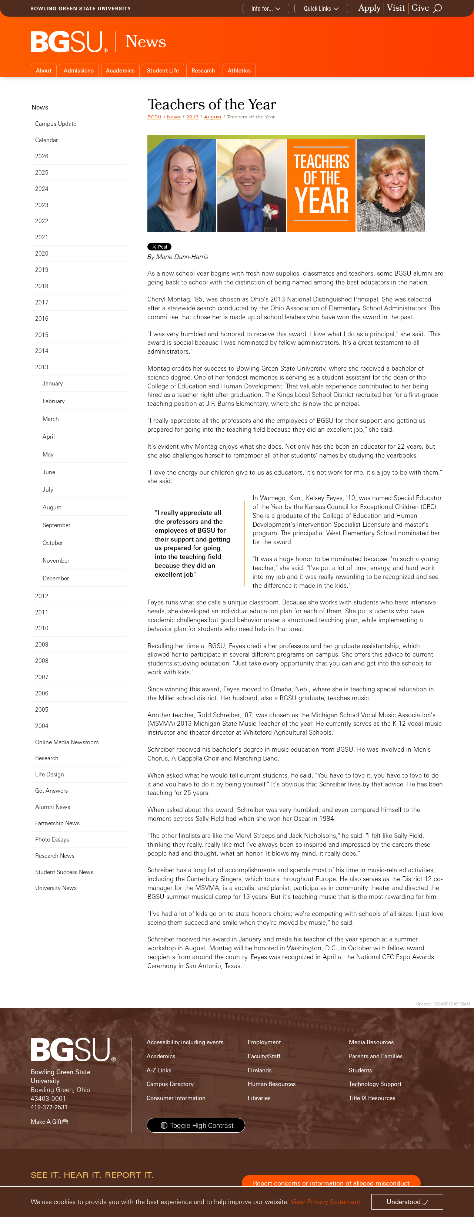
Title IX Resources (372, 1098)
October (53, 542)
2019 (42, 269)
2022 (42, 221)
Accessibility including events (185, 1042)
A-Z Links (159, 1070)
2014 (42, 350)
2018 (42, 286)
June (49, 472)
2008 (42, 660)
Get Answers (51, 790)
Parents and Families (376, 1056)
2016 (42, 318)
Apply (369, 8)
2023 (42, 205)
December (56, 578)
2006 (42, 693)
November (56, 560)
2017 (42, 302)
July (48, 489)
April (49, 436)
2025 (42, 172)
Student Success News (64, 872)
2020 (42, 253)
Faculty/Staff (264, 1056)
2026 (42, 156)
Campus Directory (170, 1084)
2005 (42, 709)
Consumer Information (176, 1098)
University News (56, 887)
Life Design (49, 774)
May (48, 454)
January (53, 383)
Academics (120, 70)
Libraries (259, 1098)
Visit (396, 8)
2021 (42, 237)
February (54, 401)
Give (420, 8)
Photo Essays (52, 839)
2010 (42, 628)
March (51, 418)
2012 (42, 596)
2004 (42, 725)
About (43, 70)
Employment (264, 1042)
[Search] (437, 8)
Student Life (163, 70)
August (212, 116)
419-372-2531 (49, 1107)
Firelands (260, 1070)
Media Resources (371, 1042)
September (56, 525)
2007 (42, 677)
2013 (192, 116)
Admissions (79, 70)
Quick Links (317, 8)
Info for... (262, 8)
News (174, 116)
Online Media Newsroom (67, 742)
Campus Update (55, 123)
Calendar (46, 140)
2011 (42, 612)
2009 (42, 644)
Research (203, 70)
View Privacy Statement (325, 1202)
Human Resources (272, 1084)
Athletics (239, 70)
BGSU (154, 116)
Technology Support (375, 1084)
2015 (42, 334)
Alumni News (52, 806)
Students (360, 1070)
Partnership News (57, 823)
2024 (42, 188)
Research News (54, 855)
